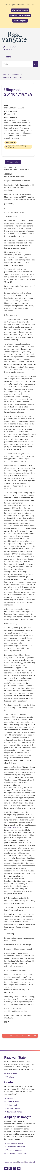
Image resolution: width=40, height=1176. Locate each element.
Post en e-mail (12, 1105)
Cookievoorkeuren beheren (20, 15)
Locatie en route (13, 1102)
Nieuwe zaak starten (14, 1112)
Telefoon (10, 1098)
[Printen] (17, 1036)
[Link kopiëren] (23, 1036)
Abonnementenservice (15, 1143)
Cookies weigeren (20, 21)
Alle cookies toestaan (20, 10)
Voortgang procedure (14, 1150)
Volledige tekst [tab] (12, 162)
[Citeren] (29, 1036)
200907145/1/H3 (13, 828)
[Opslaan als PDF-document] (35, 1036)
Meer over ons (12, 1074)
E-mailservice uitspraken (16, 1147)
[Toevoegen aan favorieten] (11, 1036)
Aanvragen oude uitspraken (17, 1154)
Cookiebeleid (30, 5)
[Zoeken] (35, 64)
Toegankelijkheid (10, 1162)
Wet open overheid (13, 1108)
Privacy (21, 1162)
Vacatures (10, 1077)
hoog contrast (11, 47)
